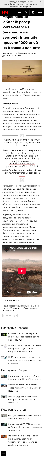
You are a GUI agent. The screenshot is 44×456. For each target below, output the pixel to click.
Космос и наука (11, 316)
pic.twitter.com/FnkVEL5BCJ (22, 166)
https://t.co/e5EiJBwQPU (22, 163)
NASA (16, 300)
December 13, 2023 (29, 174)
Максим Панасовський (21, 53)
